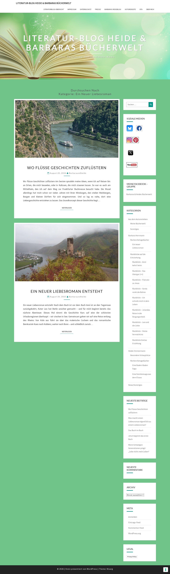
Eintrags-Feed (134, 522)
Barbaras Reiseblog (113, 9)
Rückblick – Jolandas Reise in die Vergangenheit (141, 313)
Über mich (150, 9)
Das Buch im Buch (135, 430)
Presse (98, 9)
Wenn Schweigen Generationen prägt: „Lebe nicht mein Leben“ (138, 448)
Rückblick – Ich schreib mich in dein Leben (140, 301)
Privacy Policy (132, 557)
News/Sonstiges (135, 385)
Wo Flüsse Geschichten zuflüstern (67, 167)
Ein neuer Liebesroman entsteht (67, 291)
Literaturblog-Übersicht (54, 9)
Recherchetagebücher (139, 240)
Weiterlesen (67, 208)
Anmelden (132, 517)
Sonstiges (134, 229)
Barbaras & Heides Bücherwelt (139, 194)
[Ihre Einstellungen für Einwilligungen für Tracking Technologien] (165, 569)
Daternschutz (85, 9)
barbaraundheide (77, 173)
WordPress (92, 569)
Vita (141, 9)
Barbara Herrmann (136, 235)
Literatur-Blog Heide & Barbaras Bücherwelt (43, 3)
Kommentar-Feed (136, 528)
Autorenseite (130, 9)
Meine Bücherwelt (138, 223)
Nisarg (110, 569)
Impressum (72, 9)
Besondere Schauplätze (140, 355)
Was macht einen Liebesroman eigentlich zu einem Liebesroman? (139, 421)
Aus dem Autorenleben (138, 219)
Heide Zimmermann (136, 351)
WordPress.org (134, 533)
